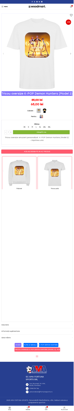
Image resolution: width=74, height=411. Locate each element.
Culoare (30, 111)
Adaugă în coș (41, 132)
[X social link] (34, 1)
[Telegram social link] (42, 1)
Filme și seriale (30, 345)
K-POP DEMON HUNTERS (48, 345)
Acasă (18, 345)
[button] (3, 54)
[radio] (24, 127)
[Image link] (36, 369)
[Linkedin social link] (39, 1)
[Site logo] (37, 6)
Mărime (36, 124)
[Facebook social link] (32, 1)
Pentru (34, 116)
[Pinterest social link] (37, 1)
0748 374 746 (34, 388)
